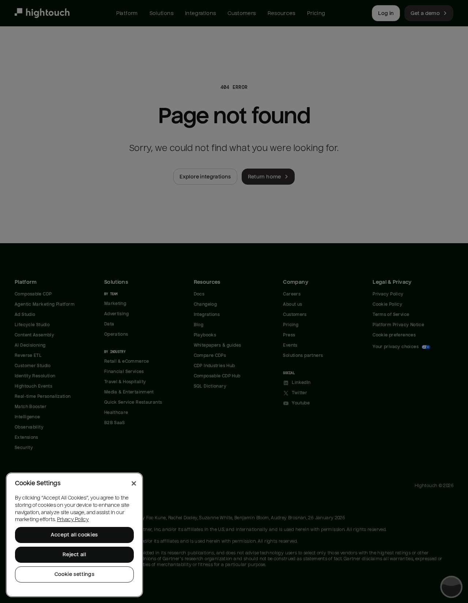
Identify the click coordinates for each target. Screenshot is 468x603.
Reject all (74, 554)
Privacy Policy (73, 519)
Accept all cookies (74, 535)
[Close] (134, 483)
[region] (74, 534)
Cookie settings (74, 574)
